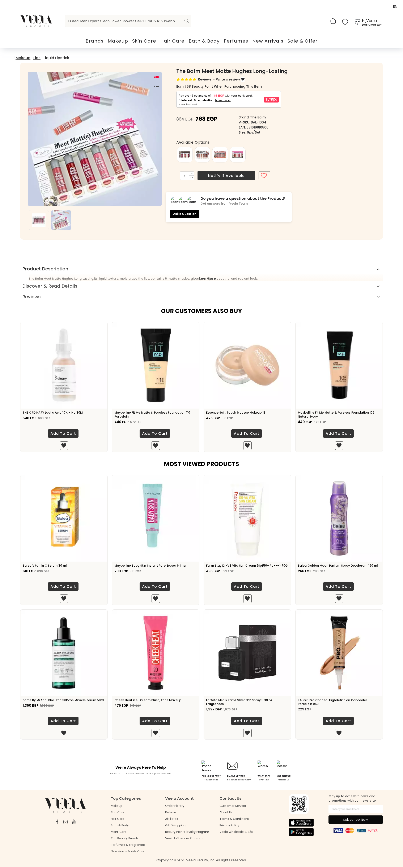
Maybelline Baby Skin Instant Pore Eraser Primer (150, 565)
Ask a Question (184, 214)
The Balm (258, 117)
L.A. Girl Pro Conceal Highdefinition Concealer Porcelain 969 (332, 702)
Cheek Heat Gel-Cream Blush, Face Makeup (147, 700)
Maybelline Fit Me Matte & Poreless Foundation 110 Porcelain (152, 414)
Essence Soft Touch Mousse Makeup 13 (236, 412)
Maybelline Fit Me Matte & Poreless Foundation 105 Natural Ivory (336, 414)
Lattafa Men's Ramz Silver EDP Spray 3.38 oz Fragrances (239, 702)
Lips (37, 57)
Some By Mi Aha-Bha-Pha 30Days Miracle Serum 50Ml (63, 700)
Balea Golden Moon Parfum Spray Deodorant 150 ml (338, 565)
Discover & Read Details (49, 286)
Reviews (31, 296)
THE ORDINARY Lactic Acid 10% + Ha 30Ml (53, 412)
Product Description (45, 269)
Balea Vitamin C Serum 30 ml (45, 565)
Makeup (23, 57)
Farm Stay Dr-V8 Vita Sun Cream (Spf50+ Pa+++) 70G (247, 565)
